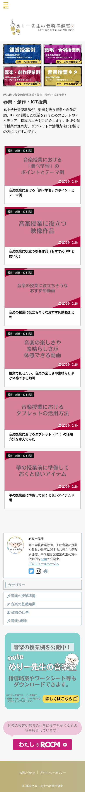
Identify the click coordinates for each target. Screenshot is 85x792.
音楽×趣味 (19, 621)
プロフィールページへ (44, 563)
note (44, 558)
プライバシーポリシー (53, 772)
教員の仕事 (20, 612)
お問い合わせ (27, 772)
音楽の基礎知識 (23, 604)
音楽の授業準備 (23, 596)
